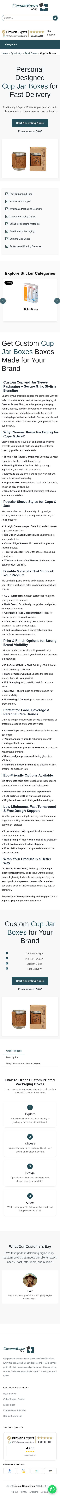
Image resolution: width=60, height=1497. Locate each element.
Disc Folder (9, 1405)
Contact (44, 1492)
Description (12, 1057)
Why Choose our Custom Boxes (23, 1063)
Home (5, 53)
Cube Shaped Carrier (14, 1399)
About (15, 1492)
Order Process (14, 1051)
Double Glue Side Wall (14, 1410)
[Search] (55, 18)
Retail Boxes (31, 53)
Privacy (23, 1492)
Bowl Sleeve (9, 1393)
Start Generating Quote (30, 123)
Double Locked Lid (12, 1416)
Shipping (33, 1492)
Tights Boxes (31, 309)
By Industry (16, 53)
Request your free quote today (18, 896)
